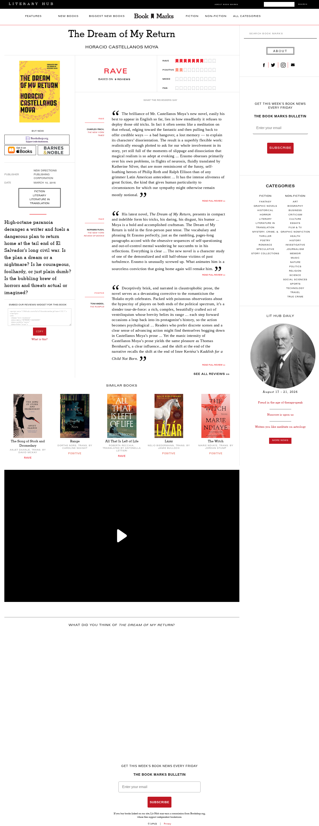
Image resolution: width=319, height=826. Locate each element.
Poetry (265, 241)
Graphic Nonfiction (295, 232)
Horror (265, 215)
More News (280, 440)
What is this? (39, 339)
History (295, 241)
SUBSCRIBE (280, 148)
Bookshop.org (197, 814)
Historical (265, 210)
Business (295, 210)
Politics (295, 267)
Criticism (295, 215)
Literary (265, 219)
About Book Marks (226, 4)
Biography (295, 206)
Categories (280, 186)
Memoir (295, 254)
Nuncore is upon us (280, 414)
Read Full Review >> (213, 201)
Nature (295, 262)
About (280, 51)
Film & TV (295, 228)
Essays (295, 223)
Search (302, 4)
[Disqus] (121, 688)
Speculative (265, 249)
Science (295, 275)
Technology (295, 288)
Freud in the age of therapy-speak (280, 402)
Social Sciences (295, 280)
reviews (122, 80)
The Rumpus (97, 307)
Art (295, 202)
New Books (68, 16)
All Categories (247, 16)
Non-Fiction (216, 16)
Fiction (192, 16)
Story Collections (265, 254)
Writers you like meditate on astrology (280, 426)
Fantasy (265, 202)
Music (295, 258)
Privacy (167, 823)
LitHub (153, 823)
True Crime (295, 297)
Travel (295, 292)
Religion (295, 271)
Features (33, 16)
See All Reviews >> (212, 374)
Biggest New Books (107, 16)
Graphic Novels (265, 206)
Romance (265, 245)
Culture (295, 219)
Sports (295, 284)
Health (295, 236)
